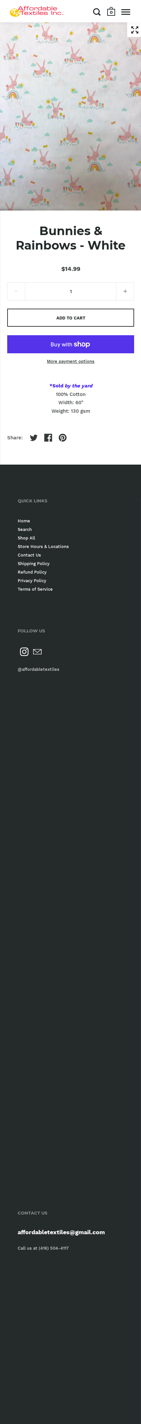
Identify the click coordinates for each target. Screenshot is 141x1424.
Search (25, 529)
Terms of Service (35, 589)
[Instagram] (24, 651)
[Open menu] (125, 11)
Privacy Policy (32, 580)
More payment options (70, 361)
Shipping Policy (34, 563)
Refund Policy (32, 572)
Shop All (26, 538)
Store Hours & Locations (43, 546)
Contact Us (29, 555)
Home (24, 520)
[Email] (37, 651)
